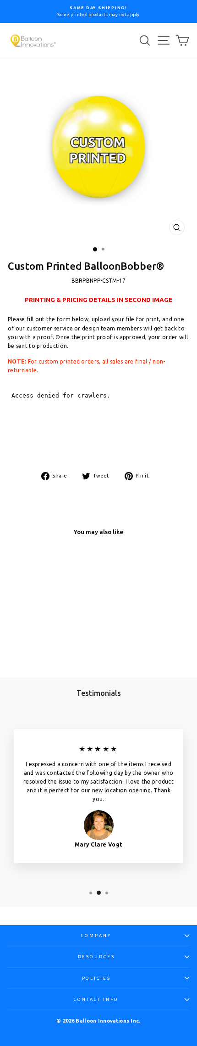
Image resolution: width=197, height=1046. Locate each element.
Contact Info (96, 999)
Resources (96, 956)
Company (96, 935)
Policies (96, 978)
